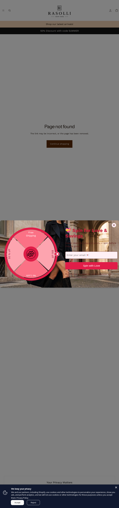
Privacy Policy (22, 498)
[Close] (116, 487)
